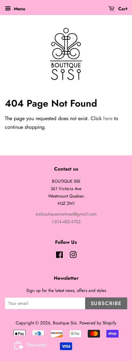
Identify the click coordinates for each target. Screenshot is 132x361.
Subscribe (106, 303)
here (107, 118)
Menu (18, 8)
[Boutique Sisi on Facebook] (59, 256)
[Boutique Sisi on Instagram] (73, 256)
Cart (122, 8)
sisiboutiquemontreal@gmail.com (66, 214)
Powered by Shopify (97, 323)
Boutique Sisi (65, 323)
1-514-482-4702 (66, 221)
